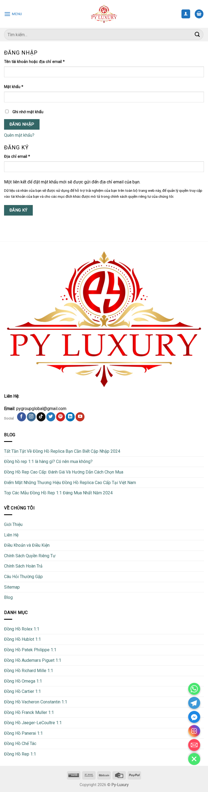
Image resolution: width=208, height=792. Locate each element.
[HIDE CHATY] (194, 759)
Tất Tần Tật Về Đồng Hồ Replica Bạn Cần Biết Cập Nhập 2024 (62, 451)
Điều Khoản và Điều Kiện (27, 545)
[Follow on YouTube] (80, 416)
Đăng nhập (21, 124)
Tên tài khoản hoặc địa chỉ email (34, 61)
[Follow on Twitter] (50, 416)
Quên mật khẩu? (19, 135)
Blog (8, 597)
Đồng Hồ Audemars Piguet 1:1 (32, 660)
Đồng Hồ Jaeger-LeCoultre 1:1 (33, 722)
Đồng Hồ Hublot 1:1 (22, 639)
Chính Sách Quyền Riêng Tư (30, 555)
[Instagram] (194, 731)
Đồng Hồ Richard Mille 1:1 (28, 670)
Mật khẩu (13, 87)
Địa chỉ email (17, 156)
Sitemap (12, 587)
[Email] (194, 745)
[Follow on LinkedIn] (70, 416)
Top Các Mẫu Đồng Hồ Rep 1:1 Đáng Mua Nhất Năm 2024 (58, 492)
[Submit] (197, 34)
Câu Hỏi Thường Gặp (23, 576)
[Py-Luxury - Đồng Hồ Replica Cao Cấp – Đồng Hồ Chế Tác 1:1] (104, 14)
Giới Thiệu (13, 524)
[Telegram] (194, 703)
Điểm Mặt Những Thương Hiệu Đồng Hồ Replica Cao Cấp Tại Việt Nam (70, 482)
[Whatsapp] (194, 689)
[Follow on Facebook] (21, 416)
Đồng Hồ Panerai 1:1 (23, 733)
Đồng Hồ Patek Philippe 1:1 (30, 649)
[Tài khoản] (185, 13)
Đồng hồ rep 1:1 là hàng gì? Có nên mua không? (48, 461)
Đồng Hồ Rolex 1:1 (21, 629)
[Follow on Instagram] (31, 416)
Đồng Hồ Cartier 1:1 (22, 691)
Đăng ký (18, 210)
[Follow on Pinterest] (60, 416)
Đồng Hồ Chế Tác (20, 743)
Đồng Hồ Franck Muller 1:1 (29, 712)
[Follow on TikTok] (41, 416)
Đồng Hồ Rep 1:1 (20, 754)
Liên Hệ (11, 535)
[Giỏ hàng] (199, 13)
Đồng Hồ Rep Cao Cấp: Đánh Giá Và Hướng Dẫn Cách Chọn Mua (63, 472)
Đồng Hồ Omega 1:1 (23, 681)
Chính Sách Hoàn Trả (23, 566)
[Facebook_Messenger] (194, 717)
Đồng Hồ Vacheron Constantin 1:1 (35, 701)
